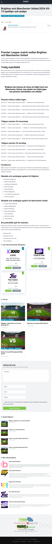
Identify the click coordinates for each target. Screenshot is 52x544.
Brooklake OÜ (34, 539)
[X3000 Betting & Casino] (13, 253)
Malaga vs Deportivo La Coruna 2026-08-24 (19, 420)
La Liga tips (11, 319)
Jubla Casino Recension (14, 461)
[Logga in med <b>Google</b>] (49, 2)
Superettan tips (18, 348)
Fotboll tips (11, 348)
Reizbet (26, 1)
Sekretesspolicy (24, 541)
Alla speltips (4, 15)
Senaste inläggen (8, 22)
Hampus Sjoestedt (13, 25)
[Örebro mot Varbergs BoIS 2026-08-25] (4, 453)
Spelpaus (30, 541)
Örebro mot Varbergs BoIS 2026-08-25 (18, 447)
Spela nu (8, 267)
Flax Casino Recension (14, 491)
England (11, 15)
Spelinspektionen (36, 541)
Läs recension (17, 267)
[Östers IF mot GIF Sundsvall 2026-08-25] (13, 340)
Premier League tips (19, 15)
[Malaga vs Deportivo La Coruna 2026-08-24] (13, 312)
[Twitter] (49, 27)
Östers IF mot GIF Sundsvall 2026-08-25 (18, 438)
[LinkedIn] (49, 525)
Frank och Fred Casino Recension (17, 501)
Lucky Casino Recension (15, 470)
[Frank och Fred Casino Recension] (39, 253)
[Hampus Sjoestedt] (4, 30)
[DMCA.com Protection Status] (23, 521)
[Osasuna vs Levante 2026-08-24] (39, 312)
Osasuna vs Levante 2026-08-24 (37, 323)
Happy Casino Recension (15, 481)
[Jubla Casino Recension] (4, 467)
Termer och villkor (15, 541)
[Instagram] (45, 525)
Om (2, 22)
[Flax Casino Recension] (13, 278)
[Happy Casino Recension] (4, 487)
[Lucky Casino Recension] (4, 476)
